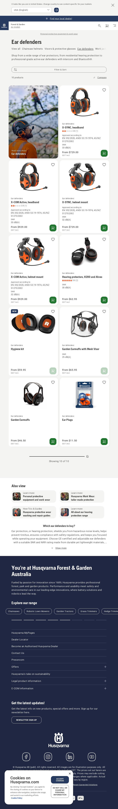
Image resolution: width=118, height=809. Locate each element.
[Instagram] (48, 757)
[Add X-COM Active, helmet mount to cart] (53, 300)
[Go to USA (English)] (56, 10)
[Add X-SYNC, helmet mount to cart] (104, 228)
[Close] (70, 773)
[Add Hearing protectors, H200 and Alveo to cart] (104, 300)
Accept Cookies (60, 780)
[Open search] (99, 25)
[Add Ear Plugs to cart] (104, 441)
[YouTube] (91, 757)
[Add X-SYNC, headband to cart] (104, 153)
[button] (104, 90)
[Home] (4, 26)
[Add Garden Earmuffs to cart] (53, 441)
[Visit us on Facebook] (26, 757)
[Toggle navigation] (114, 25)
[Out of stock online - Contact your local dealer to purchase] (53, 370)
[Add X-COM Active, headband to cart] (53, 228)
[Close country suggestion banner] (113, 5)
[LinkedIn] (70, 757)
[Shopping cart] (107, 25)
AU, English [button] (15, 27)
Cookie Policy (16, 798)
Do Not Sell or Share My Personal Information (60, 791)
